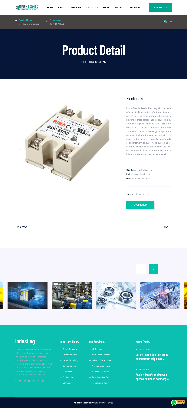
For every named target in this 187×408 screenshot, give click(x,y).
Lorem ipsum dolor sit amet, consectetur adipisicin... (152, 357)
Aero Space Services (101, 355)
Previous (22, 227)
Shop (106, 8)
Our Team (134, 8)
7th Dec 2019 (144, 349)
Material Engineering (101, 366)
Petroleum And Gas (100, 377)
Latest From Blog (70, 360)
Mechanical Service (100, 372)
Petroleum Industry (100, 383)
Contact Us (68, 377)
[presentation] (21, 149)
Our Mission (67, 372)
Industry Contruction (101, 360)
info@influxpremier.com (29, 24)
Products (92, 8)
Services (75, 8)
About (62, 8)
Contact (119, 8)
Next (167, 227)
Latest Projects (70, 355)
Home (50, 8)
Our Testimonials (70, 366)
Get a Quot (67, 383)
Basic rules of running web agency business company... (152, 377)
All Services (97, 349)
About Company (70, 349)
